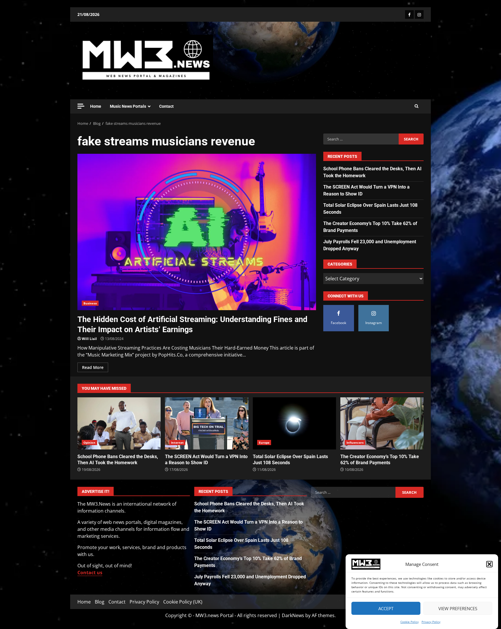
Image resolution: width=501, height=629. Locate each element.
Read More (93, 367)
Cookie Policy (409, 622)
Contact (166, 106)
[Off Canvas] (80, 106)
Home (95, 106)
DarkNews (293, 615)
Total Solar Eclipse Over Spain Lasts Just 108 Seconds (294, 423)
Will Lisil (89, 338)
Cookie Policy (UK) (182, 602)
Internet (177, 442)
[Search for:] (360, 139)
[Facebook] (409, 14)
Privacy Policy (431, 622)
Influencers (355, 442)
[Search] (416, 106)
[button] (489, 564)
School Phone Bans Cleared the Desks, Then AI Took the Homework (119, 423)
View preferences (457, 608)
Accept (385, 608)
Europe (264, 442)
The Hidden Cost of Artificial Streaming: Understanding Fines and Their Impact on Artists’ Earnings (196, 232)
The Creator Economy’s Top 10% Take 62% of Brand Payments (382, 423)
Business (90, 303)
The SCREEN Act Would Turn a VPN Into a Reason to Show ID (206, 423)
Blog (99, 602)
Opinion (89, 442)
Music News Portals (128, 106)
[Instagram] (419, 14)
